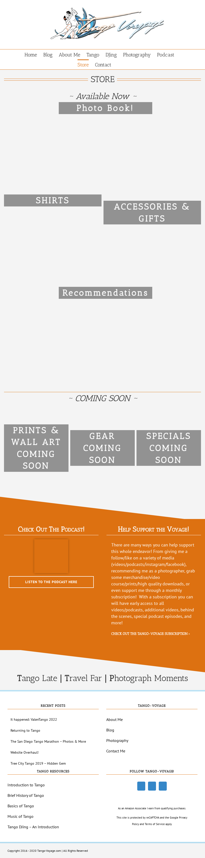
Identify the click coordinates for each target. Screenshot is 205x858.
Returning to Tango (25, 730)
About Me (114, 719)
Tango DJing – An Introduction (33, 826)
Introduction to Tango (26, 784)
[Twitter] (152, 786)
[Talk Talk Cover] (51, 541)
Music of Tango (21, 816)
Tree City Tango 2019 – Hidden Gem (38, 763)
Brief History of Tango (26, 795)
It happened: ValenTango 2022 (33, 719)
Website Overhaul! (24, 752)
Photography (117, 740)
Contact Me (115, 750)
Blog (110, 729)
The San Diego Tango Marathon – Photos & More (48, 741)
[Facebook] (141, 786)
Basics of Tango (21, 805)
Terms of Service (155, 824)
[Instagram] (163, 786)
